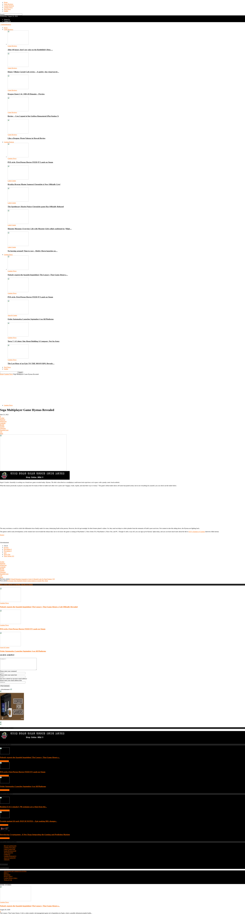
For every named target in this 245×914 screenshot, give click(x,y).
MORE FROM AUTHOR (24, 584)
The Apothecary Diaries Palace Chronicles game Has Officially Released (36, 207)
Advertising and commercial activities (15, 871)
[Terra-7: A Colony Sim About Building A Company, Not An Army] (18, 336)
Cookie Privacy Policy (10, 878)
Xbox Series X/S (9, 556)
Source (2, 535)
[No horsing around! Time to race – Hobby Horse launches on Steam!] (18, 245)
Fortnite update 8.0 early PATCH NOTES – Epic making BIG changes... (28, 821)
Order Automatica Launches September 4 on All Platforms (31, 319)
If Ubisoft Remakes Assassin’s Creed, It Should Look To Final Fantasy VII (32, 579)
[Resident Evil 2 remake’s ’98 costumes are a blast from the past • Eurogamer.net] (5, 803)
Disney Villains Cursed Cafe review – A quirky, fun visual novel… (33, 72)
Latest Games (12, 181)
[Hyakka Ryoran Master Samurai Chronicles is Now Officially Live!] (18, 179)
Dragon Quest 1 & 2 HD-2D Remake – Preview (26, 94)
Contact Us (7, 21)
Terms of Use (8, 880)
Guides (6, 11)
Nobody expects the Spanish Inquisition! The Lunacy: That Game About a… (38, 275)
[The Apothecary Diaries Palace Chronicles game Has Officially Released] (18, 201)
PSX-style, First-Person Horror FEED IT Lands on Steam (30, 162)
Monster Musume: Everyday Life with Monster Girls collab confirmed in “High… (40, 229)
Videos (7, 859)
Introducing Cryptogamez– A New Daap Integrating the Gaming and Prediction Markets (35, 835)
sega (5, 553)
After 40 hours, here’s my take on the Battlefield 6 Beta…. (30, 50)
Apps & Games (12, 315)
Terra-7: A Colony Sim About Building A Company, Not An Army (34, 341)
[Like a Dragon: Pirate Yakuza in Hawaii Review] (18, 133)
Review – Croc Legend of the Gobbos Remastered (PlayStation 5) (33, 116)
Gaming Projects (9, 6)
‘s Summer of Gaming (197, 531)
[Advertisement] (122, 389)
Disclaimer (7, 874)
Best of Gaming (5, 810)
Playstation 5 (8, 551)
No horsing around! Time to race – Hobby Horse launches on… (33, 251)
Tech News (7, 9)
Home (6, 2)
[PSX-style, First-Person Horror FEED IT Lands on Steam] (18, 157)
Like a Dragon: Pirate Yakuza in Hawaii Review (26, 138)
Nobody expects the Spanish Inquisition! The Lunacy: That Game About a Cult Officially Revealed (39, 607)
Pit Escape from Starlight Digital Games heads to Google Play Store (27, 581)
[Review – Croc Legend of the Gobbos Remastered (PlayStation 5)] (18, 111)
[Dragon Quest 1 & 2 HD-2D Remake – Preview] (18, 88)
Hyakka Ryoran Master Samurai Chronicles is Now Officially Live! (34, 184)
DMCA (6, 873)
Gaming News (8, 7)
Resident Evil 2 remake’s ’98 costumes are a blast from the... (23, 807)
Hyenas (6, 547)
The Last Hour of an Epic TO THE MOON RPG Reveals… (31, 363)
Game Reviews (8, 4)
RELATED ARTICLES (8, 584)
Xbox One (7, 554)
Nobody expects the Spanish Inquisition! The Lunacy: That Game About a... (30, 757)
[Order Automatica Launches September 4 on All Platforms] (18, 314)
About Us (7, 19)
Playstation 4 (8, 549)
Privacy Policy (8, 876)
